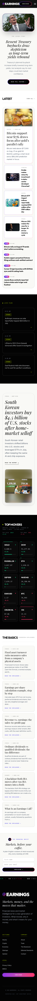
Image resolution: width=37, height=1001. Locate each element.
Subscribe (25, 4)
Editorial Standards (27, 950)
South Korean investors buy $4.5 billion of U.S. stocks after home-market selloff (18, 417)
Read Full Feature (18, 81)
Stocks (8, 940)
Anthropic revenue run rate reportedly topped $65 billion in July (17, 320)
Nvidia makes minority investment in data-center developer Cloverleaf (25, 178)
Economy (8, 947)
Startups (8, 950)
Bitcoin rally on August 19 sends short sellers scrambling (16, 248)
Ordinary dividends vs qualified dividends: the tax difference (17, 749)
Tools (22, 943)
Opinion (8, 954)
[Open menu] (35, 4)
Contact (23, 954)
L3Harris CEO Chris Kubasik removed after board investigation (18, 344)
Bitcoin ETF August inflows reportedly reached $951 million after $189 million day (26, 204)
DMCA (4, 969)
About (23, 940)
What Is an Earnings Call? (18, 808)
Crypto (8, 943)
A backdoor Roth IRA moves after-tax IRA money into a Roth (16, 781)
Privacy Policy (6, 965)
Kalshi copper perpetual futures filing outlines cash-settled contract (18, 259)
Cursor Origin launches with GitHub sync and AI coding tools (18, 270)
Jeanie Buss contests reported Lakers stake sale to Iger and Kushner (16, 282)
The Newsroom (26, 947)
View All (31, 98)
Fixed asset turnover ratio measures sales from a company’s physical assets (16, 657)
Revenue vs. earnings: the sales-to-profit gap (18, 721)
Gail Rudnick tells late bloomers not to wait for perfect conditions (18, 366)
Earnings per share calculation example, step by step (18, 690)
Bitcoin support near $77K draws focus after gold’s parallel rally (18, 138)
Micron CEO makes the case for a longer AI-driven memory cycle (25, 228)
